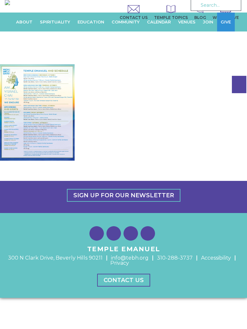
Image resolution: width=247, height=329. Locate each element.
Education (91, 22)
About (24, 22)
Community (126, 22)
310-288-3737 (175, 258)
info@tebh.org (130, 258)
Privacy (119, 263)
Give (226, 22)
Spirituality (55, 22)
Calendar (159, 22)
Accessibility (216, 258)
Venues (187, 22)
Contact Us (124, 280)
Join (208, 22)
